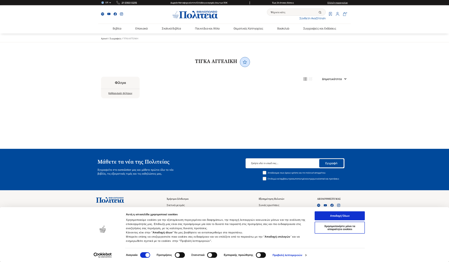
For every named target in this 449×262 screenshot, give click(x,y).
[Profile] (337, 14)
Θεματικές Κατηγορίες (248, 28)
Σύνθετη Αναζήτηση (312, 18)
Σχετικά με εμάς (176, 205)
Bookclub (283, 28)
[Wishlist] (330, 14)
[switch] (180, 255)
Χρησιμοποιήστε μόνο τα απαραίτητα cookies (339, 228)
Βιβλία (117, 28)
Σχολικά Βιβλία (171, 28)
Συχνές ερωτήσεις (269, 205)
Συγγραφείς (115, 38)
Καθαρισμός (115, 93)
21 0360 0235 (129, 2)
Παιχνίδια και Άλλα (207, 28)
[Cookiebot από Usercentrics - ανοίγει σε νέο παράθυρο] (102, 255)
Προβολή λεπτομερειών (287, 255)
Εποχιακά (141, 28)
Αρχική (104, 38)
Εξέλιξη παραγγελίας (337, 2)
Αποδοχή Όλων (340, 215)
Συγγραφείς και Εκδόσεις (319, 28)
